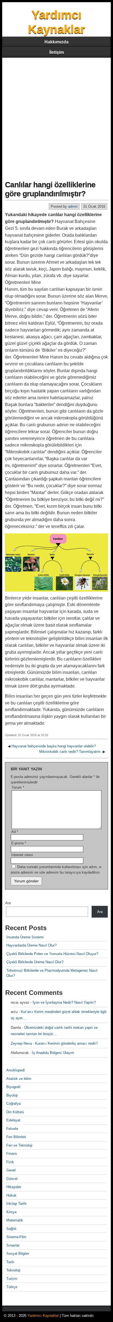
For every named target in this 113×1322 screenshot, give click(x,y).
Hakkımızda (56, 42)
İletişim (56, 52)
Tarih (10, 1262)
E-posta (18, 843)
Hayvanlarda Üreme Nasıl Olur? (31, 945)
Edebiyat (13, 1120)
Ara (8, 903)
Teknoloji (13, 1270)
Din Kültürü (15, 1112)
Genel (11, 1170)
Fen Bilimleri (16, 1137)
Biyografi (13, 1087)
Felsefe (12, 1129)
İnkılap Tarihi (16, 1203)
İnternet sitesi (22, 855)
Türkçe (11, 1287)
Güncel (12, 1179)
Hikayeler (13, 1187)
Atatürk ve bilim (18, 1079)
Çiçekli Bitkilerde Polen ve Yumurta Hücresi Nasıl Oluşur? (52, 954)
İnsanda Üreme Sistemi (25, 937)
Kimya (11, 1212)
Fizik (10, 1162)
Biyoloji (12, 1095)
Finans (11, 1153)
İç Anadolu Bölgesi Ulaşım (53, 1053)
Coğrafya (13, 1103)
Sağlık (11, 1229)
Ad (14, 832)
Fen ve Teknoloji (19, 1145)
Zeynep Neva (21, 1043)
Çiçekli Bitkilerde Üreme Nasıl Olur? (34, 962)
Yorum (18, 787)
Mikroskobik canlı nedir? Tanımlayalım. (70, 752)
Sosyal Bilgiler (17, 1254)
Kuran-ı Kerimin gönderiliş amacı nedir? (66, 1043)
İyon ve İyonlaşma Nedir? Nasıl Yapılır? (64, 1002)
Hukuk (11, 1195)
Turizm (11, 1279)
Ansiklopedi (15, 1070)
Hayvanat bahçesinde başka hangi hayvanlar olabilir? (54, 746)
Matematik (14, 1220)
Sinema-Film (16, 1237)
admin (73, 206)
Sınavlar (12, 1245)
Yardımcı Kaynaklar (43, 1316)
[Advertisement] (56, 116)
